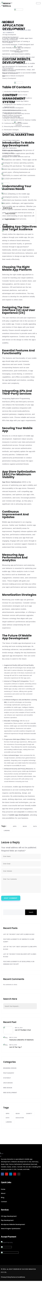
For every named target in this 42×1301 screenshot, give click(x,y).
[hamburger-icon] (38, 3)
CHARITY (29, 1113)
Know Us (6, 3)
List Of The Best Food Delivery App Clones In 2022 (19, 955)
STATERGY (7, 1078)
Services (7, 6)
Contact (7, 227)
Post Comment (10, 898)
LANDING (7, 830)
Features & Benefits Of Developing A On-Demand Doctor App (19, 963)
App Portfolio (10, 219)
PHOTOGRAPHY (8, 1073)
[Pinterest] (14, 1174)
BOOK (25, 826)
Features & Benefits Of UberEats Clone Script (18, 940)
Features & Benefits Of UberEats (21, 1040)
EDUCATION (20, 1117)
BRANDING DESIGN (9, 1068)
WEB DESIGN (7, 1087)
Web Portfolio (10, 214)
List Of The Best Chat (23, 1030)
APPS (14, 826)
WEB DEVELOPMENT (10, 1092)
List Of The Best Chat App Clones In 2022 (18, 934)
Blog (5, 224)
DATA (35, 826)
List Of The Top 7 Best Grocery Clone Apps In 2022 (20, 948)
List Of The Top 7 (15, 1047)
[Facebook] (2, 1174)
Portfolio (7, 208)
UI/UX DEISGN (8, 1083)
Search (31, 912)
